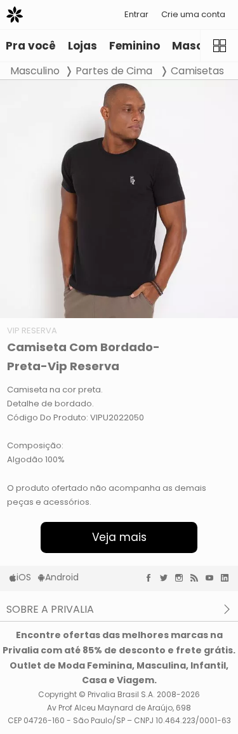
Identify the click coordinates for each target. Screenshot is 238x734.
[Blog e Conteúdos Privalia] (197, 577)
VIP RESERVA (32, 330)
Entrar (136, 14)
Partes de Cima (115, 70)
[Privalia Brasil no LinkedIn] (227, 577)
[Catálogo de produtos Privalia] (219, 46)
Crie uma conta (193, 14)
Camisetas (197, 70)
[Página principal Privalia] (14, 14)
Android (62, 577)
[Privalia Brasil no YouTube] (212, 577)
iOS (24, 577)
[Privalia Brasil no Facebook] (151, 577)
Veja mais (119, 537)
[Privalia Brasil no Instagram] (182, 577)
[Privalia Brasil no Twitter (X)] (167, 577)
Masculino (35, 70)
